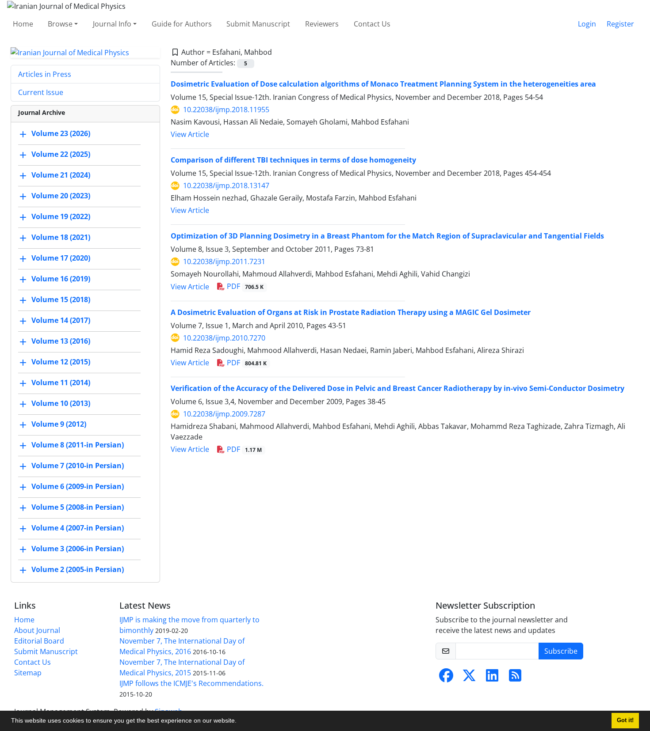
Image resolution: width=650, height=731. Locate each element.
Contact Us (372, 24)
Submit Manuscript (258, 24)
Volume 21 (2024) (60, 175)
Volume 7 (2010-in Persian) (77, 466)
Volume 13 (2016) (60, 341)
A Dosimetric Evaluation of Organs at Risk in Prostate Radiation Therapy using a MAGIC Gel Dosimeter (351, 312)
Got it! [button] (625, 720)
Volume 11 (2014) (60, 383)
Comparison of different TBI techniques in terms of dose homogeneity (293, 160)
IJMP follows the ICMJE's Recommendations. (191, 683)
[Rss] (515, 678)
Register (620, 24)
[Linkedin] (492, 678)
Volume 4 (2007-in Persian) (77, 528)
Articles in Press (44, 74)
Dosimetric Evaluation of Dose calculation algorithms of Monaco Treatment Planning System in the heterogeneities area (383, 84)
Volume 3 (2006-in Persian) (77, 549)
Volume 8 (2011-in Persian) (77, 445)
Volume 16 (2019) (60, 279)
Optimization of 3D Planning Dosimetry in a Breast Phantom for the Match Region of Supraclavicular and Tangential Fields (387, 236)
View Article (190, 134)
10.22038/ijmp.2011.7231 (224, 261)
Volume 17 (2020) (60, 258)
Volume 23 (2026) (60, 134)
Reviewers (322, 24)
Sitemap (28, 673)
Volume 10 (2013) (60, 404)
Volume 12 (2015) (60, 362)
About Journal (37, 630)
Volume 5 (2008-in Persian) (77, 507)
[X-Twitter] (469, 678)
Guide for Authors (182, 24)
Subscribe (560, 651)
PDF (244, 286)
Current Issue (40, 92)
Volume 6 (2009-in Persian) (77, 487)
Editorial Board (39, 641)
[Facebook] (446, 678)
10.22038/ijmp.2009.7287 (224, 414)
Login (587, 24)
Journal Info (112, 24)
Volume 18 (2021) (60, 237)
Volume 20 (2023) (60, 196)
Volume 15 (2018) (60, 300)
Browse (60, 24)
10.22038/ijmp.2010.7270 (224, 338)
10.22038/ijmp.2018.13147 (226, 185)
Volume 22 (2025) (60, 154)
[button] (239, 721)
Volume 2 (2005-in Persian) (77, 570)
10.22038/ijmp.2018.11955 (226, 109)
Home (23, 24)
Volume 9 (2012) (58, 424)
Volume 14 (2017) (60, 321)
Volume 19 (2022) (60, 217)
